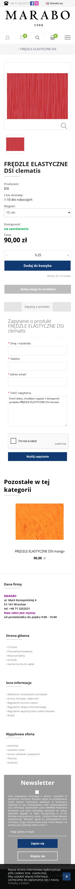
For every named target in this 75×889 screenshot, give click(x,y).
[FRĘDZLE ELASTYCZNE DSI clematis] (37, 129)
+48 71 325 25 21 (19, 3)
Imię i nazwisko (20, 343)
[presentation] (37, 307)
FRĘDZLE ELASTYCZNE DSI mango (40, 551)
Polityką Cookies (18, 883)
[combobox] (37, 212)
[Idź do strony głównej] (37, 26)
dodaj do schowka (59, 276)
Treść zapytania (20, 393)
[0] (22, 38)
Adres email (18, 374)
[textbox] (36, 212)
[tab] (37, 307)
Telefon (15, 359)
